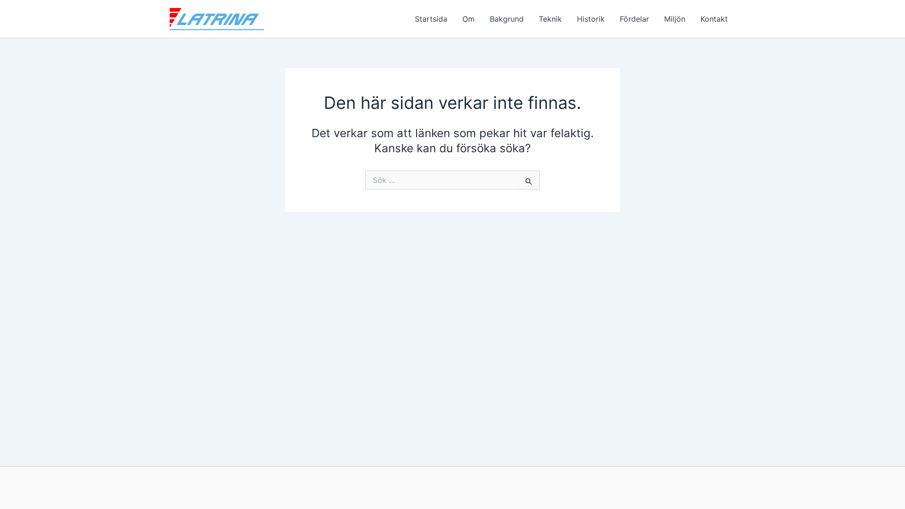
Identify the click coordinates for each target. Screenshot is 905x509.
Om (468, 19)
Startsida (431, 19)
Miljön (674, 19)
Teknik (550, 19)
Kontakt (714, 19)
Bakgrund (507, 19)
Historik (591, 19)
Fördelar (634, 19)
